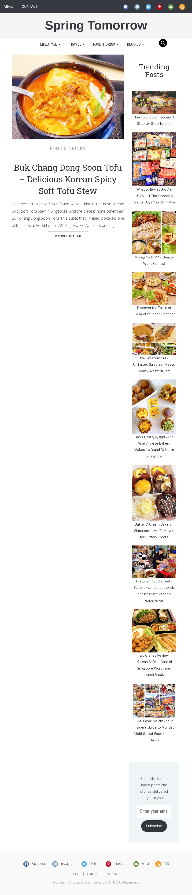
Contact (30, 6)
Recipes (134, 44)
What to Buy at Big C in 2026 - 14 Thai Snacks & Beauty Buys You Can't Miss (154, 195)
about (76, 874)
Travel (75, 44)
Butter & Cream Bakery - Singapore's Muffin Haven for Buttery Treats (154, 530)
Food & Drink (104, 44)
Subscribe (154, 826)
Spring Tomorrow (96, 25)
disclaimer (113, 874)
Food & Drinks (68, 148)
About (9, 6)
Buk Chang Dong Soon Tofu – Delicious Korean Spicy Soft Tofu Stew (68, 179)
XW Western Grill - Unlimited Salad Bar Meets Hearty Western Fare (154, 364)
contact (93, 874)
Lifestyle (48, 44)
